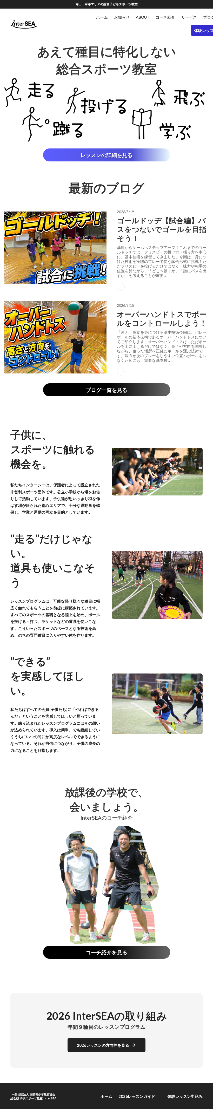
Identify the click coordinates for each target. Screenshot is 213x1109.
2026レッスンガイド (136, 1096)
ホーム (106, 1096)
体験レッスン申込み (185, 1096)
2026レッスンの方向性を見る (103, 1045)
